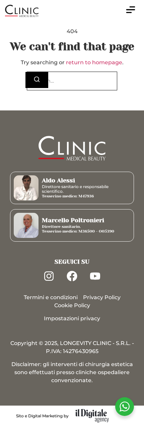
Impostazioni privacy (72, 318)
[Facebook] (72, 276)
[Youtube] (95, 276)
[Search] (36, 80)
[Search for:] (72, 81)
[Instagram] (49, 276)
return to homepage (94, 62)
